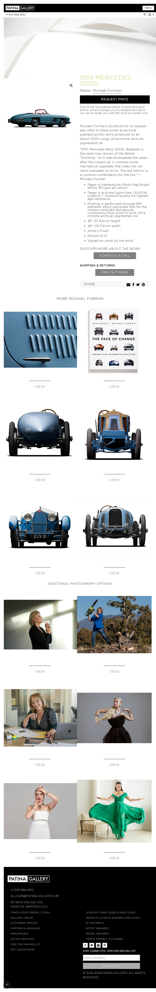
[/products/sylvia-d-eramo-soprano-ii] (114, 718)
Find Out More (114, 272)
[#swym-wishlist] (145, 14)
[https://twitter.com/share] (138, 285)
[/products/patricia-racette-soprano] (39, 718)
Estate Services (22, 939)
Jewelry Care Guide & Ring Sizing (110, 912)
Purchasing (19, 933)
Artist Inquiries (97, 928)
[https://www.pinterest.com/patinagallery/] (104, 945)
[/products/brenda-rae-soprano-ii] (114, 811)
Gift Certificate (22, 949)
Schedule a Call (114, 255)
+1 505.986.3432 (16, 14)
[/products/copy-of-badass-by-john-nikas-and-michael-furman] (114, 339)
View (40, 387)
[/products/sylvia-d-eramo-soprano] (39, 811)
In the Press (95, 923)
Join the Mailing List (25, 944)
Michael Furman (107, 91)
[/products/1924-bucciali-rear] (39, 433)
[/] (42, 8)
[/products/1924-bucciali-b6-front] (114, 526)
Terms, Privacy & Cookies (104, 939)
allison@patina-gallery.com (34, 896)
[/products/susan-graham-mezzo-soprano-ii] (39, 624)
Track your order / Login (30, 912)
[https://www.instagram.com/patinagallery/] (98, 945)
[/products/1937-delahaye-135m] (39, 339)
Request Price (114, 99)
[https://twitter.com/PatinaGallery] (91, 945)
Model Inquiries (97, 933)
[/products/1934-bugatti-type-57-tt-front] (39, 526)
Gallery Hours (21, 917)
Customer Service (24, 923)
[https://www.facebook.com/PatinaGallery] (85, 945)
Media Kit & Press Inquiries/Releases (113, 917)
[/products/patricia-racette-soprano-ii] (114, 624)
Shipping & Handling (25, 928)
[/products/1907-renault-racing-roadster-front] (114, 433)
